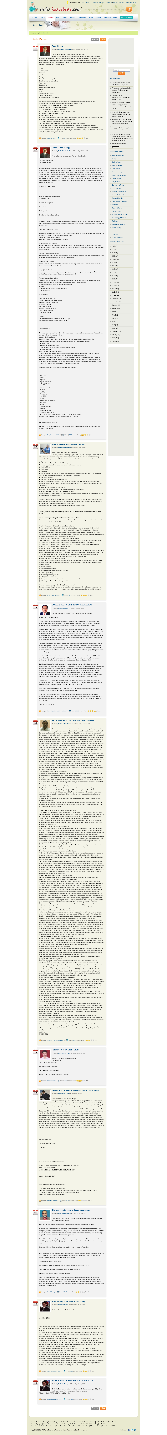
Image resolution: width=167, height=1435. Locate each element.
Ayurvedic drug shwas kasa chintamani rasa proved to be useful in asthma (121, 114)
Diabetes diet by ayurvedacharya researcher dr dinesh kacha (121, 97)
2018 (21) (115, 272)
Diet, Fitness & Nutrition (53, 435)
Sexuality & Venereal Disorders (55, 1040)
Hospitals (39, 1422)
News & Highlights (36, 1424)
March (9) (115, 328)
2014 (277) (115, 285)
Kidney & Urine (51, 138)
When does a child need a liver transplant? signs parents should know (122, 90)
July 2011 (45, 33)
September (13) (117, 308)
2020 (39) (115, 266)
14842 (74, 1040)
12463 (65, 138)
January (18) (116, 335)
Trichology (115, 234)
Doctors (33, 1422)
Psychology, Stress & (119, 218)
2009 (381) (115, 341)
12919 (70, 435)
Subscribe (129, 2)
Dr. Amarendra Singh (64, 447)
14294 (71, 1399)
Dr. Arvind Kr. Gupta (64, 1053)
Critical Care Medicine (119, 175)
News (58, 17)
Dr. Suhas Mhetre (63, 608)
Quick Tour (114, 1426)
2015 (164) (115, 282)
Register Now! (126, 17)
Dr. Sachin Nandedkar (64, 49)
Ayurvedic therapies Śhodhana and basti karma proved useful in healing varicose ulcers (122, 121)
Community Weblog (63, 1424)
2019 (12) (115, 269)
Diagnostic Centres (60, 1422)
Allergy (114, 159)
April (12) (115, 325)
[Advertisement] (121, 51)
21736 (67, 1200)
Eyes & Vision (116, 188)
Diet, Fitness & (117, 182)
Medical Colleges (101, 1422)
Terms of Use (68, 1426)
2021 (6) (114, 262)
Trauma (114, 231)
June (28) (115, 318)
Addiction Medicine (52, 1200)
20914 (71, 1371)
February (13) (116, 331)
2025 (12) (115, 249)
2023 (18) (115, 256)
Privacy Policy (77, 1426)
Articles (51, 17)
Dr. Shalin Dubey (63, 1304)
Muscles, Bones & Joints (120, 214)
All (37, 33)
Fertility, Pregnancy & (119, 191)
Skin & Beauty (51, 1292)
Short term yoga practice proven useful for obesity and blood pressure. (122, 129)
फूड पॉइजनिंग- (115, 147)
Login (135, 2)
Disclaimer (85, 1426)
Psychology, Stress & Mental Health (57, 711)
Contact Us (108, 2)
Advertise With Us (98, 2)
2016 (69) (115, 279)
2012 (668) (115, 292)
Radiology (115, 221)
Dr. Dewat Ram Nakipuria (65, 723)
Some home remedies (119, 143)
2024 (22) (115, 253)
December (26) (116, 298)
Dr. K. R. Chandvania (64, 1213)
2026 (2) (114, 246)
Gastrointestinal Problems (54, 1371)
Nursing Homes (48, 1422)
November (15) (116, 302)
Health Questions (110, 17)
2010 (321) (115, 338)
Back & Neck (116, 162)
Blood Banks (77, 1422)
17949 (65, 1292)
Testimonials (84, 1424)
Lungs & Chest (117, 211)
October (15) (116, 305)
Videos (72, 17)
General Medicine (117, 198)
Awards (52, 1426)
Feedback (121, 2)
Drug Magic (82, 17)
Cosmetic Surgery (118, 172)
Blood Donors (112, 1422)
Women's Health (117, 237)
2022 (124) (115, 259)
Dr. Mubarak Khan (63, 1093)
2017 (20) (115, 276)
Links (108, 1426)
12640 (65, 1080)
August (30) (115, 312)
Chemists (69, 1422)
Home (34, 17)
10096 (77, 711)
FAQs (115, 2)
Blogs (65, 17)
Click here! (85, 2)
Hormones (115, 205)
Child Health (116, 169)
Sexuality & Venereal (119, 224)
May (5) (114, 321)
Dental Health (116, 178)
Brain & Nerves (117, 165)
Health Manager (75, 1424)
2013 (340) (115, 289)
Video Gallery (94, 1424)
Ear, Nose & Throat (118, 185)
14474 (69, 595)
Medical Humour (95, 17)
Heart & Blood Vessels (53, 595)
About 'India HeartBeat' (42, 1426)
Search (42, 17)
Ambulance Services (88, 1422)
